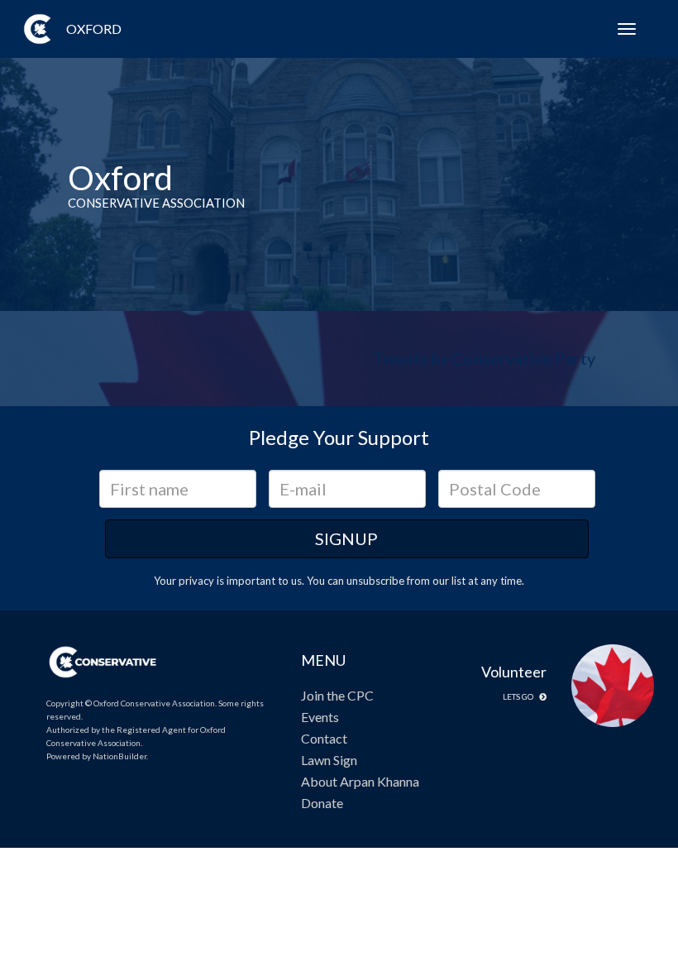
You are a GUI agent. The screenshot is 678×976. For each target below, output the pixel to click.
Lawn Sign (329, 760)
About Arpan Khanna (360, 781)
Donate (322, 803)
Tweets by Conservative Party (484, 358)
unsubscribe (375, 580)
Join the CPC (337, 695)
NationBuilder (119, 756)
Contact (324, 738)
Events (320, 717)
